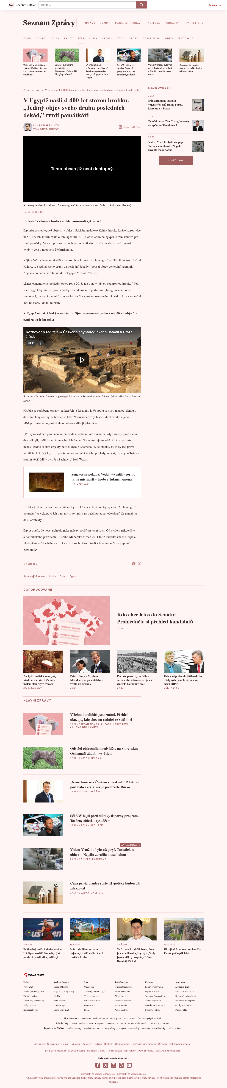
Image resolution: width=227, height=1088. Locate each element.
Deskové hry (133, 1028)
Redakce (98, 1043)
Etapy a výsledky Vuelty (64, 991)
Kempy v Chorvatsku (154, 986)
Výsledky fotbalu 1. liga (94, 991)
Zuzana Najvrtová (115, 724)
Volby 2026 (28, 986)
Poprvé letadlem (152, 991)
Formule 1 (88, 1005)
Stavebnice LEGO (91, 1028)
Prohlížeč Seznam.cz (55, 1050)
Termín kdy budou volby (33, 1000)
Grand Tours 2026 (61, 1009)
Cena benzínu (129, 1018)
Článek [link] (30, 336)
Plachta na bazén (86, 1023)
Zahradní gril (155, 1023)
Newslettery (130, 1050)
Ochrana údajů (122, 1043)
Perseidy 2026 (116, 1018)
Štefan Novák (89, 724)
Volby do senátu (30, 1005)
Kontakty (87, 1043)
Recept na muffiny (122, 991)
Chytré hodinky (158, 1028)
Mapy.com (86, 1018)
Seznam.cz (215, 5)
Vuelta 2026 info (61, 986)
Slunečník (110, 1023)
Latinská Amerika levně (155, 1005)
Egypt (73, 576)
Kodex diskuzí (114, 1050)
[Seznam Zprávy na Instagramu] (113, 1065)
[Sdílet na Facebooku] (133, 564)
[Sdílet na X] (139, 564)
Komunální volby (30, 1009)
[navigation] (4, 5)
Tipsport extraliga (91, 995)
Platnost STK (181, 1009)
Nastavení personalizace (168, 1050)
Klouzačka (121, 1023)
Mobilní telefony (74, 1028)
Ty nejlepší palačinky (123, 986)
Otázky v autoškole (183, 1005)
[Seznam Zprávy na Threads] (121, 1065)
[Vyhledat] (141, 5)
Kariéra (64, 1043)
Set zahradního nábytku (138, 1023)
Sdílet (138, 127)
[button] (35, 55)
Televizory (145, 1028)
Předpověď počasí (100, 1018)
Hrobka (52, 576)
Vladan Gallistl (91, 893)
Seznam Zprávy (90, 758)
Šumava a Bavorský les (155, 995)
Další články (176, 160)
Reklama (108, 1043)
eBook (126, 127)
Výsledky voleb (30, 995)
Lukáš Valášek (90, 791)
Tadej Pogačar (59, 1000)
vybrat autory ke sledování (46, 129)
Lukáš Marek (43, 125)
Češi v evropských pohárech (149, 1018)
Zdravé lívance (121, 995)
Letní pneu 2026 (182, 986)
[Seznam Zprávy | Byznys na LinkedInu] (129, 1065)
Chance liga (89, 986)
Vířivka (166, 1023)
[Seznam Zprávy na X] (105, 1065)
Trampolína (99, 1023)
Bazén (74, 1023)
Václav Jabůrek (91, 825)
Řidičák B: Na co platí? (185, 1000)
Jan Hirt (57, 995)
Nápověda (75, 1043)
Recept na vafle (121, 1005)
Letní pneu (121, 1028)
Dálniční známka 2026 (184, 991)
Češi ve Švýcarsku (153, 1000)
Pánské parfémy (174, 1028)
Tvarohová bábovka (123, 1000)
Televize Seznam (76, 1050)
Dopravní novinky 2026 (185, 995)
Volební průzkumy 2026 (33, 991)
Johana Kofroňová (84, 727)
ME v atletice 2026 (92, 1000)
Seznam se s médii (96, 1050)
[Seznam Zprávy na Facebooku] (97, 1065)
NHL (86, 1009)
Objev (63, 576)
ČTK (57, 125)
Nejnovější (159, 87)
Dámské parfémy (108, 1028)
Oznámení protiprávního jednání (174, 1043)
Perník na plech (121, 1009)
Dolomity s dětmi (152, 1009)
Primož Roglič (60, 1005)
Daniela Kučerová (93, 859)
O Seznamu (53, 1043)
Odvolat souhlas (146, 1050)
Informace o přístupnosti (144, 1043)
